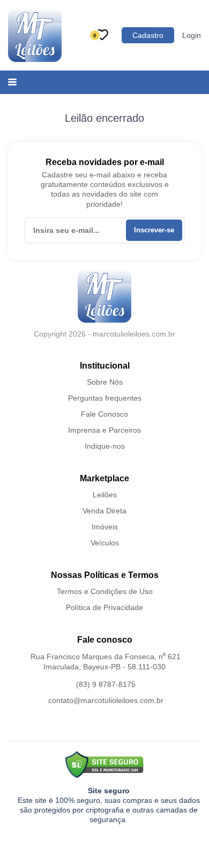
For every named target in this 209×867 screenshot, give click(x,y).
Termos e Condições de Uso (105, 591)
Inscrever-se (154, 230)
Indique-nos (105, 446)
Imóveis (105, 526)
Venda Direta (104, 510)
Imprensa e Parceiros (104, 430)
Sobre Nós (105, 382)
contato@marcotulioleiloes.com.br (105, 700)
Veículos (105, 542)
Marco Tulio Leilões (35, 35)
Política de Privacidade (104, 607)
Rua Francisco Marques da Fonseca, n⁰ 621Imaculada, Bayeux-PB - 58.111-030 (106, 661)
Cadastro (147, 35)
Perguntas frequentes (104, 398)
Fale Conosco (104, 414)
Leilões (105, 494)
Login (191, 35)
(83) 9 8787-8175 (106, 684)
